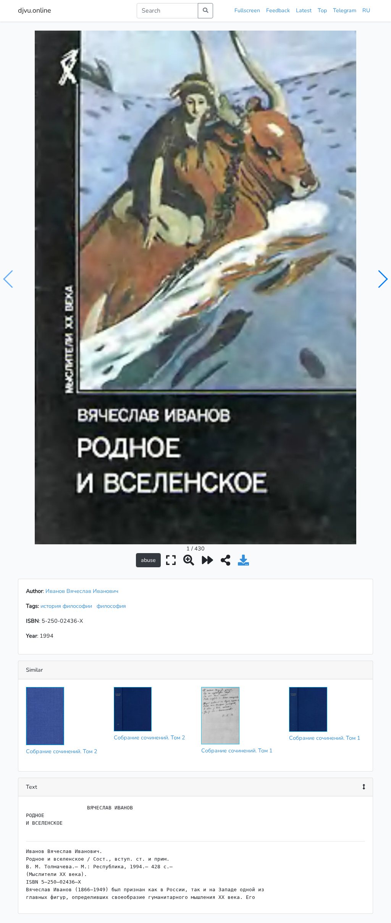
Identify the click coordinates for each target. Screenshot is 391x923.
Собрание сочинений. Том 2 (61, 751)
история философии (67, 606)
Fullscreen (247, 10)
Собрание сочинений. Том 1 (237, 750)
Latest (304, 10)
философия (113, 606)
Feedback (278, 10)
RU (366, 10)
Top (322, 10)
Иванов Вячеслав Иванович (81, 591)
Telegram (344, 10)
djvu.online (34, 10)
